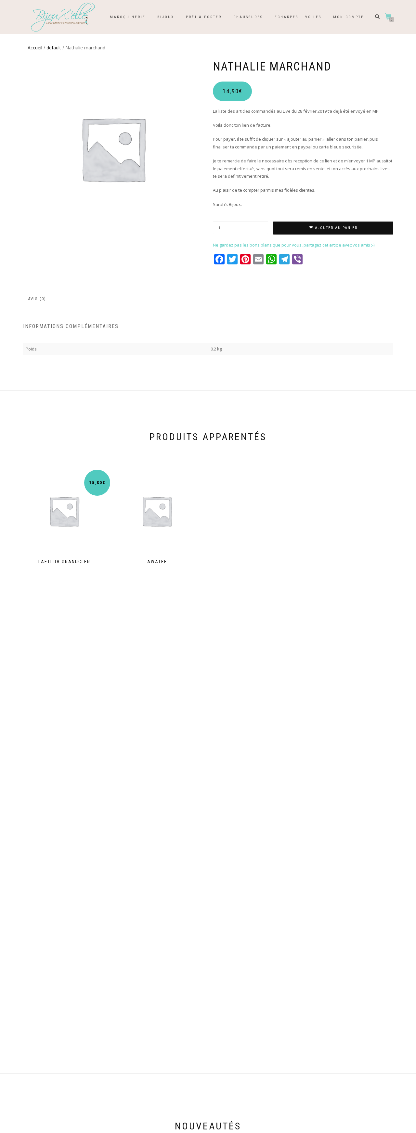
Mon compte (348, 17)
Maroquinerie (128, 17)
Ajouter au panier (336, 228)
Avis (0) (37, 298)
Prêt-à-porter (204, 17)
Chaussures (248, 17)
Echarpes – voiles (298, 17)
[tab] (37, 299)
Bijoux (165, 17)
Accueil (35, 48)
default (53, 48)
